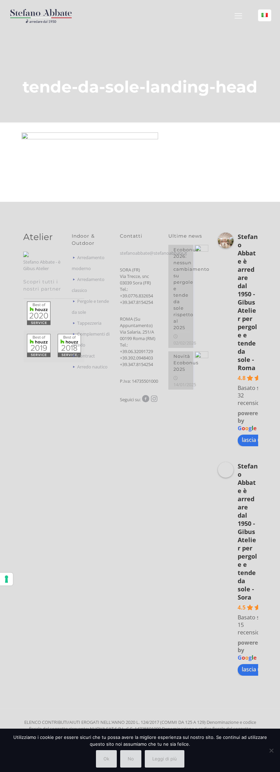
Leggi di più (164, 758)
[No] (271, 750)
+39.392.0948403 (136, 358)
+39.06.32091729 (136, 351)
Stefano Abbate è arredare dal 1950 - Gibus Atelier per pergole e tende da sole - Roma (248, 302)
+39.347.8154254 (136, 302)
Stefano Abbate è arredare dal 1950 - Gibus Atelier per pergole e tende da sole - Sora (248, 531)
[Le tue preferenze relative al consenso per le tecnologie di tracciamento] (6, 579)
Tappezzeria (89, 323)
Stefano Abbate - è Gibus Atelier (41, 265)
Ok (106, 758)
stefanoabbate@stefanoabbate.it (153, 253)
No (131, 758)
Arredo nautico (92, 367)
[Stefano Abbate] (41, 15)
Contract (86, 356)
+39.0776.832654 (136, 296)
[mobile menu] (238, 15)
